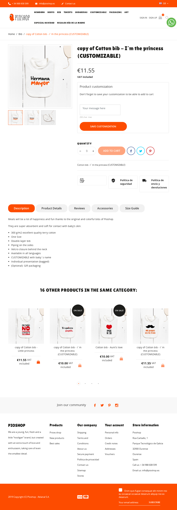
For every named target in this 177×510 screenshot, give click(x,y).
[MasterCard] (85, 496)
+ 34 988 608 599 (20, 3)
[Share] (131, 151)
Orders (108, 438)
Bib (59, 12)
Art (126, 12)
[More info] (29, 378)
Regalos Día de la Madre (71, 23)
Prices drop (55, 432)
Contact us (68, 3)
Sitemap (81, 470)
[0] (161, 17)
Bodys (51, 12)
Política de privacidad (88, 459)
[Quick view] (23, 377)
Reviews (79, 208)
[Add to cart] (39, 361)
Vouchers (110, 454)
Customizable (98, 12)
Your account (114, 425)
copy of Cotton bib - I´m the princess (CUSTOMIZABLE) (67, 351)
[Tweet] (141, 151)
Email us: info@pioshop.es (146, 470)
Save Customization (103, 126)
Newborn (39, 12)
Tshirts (68, 12)
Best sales (55, 443)
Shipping (81, 432)
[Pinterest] (150, 151)
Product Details (51, 208)
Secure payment (85, 454)
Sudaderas (81, 12)
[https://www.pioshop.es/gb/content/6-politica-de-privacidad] (92, 180)
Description (21, 208)
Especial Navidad (44, 23)
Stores (80, 475)
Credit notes (111, 443)
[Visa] (79, 496)
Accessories (105, 208)
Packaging (115, 12)
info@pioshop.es (45, 3)
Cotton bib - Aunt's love (109, 347)
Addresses (110, 448)
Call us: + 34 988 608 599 (145, 464)
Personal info (111, 432)
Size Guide (132, 208)
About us (82, 448)
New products (57, 438)
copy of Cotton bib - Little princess (26, 349)
